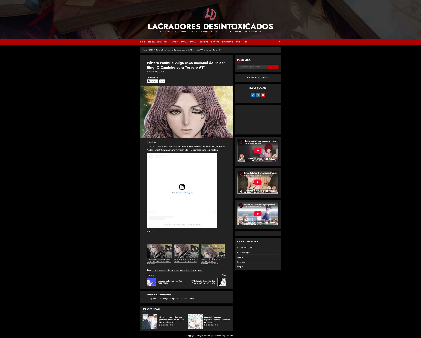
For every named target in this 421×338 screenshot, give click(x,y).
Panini (238, 42)
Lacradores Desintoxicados (210, 26)
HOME (142, 42)
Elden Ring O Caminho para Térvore (178, 270)
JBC (246, 42)
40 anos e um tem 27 (245, 247)
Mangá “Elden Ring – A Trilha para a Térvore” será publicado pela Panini (186, 260)
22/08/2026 (165, 325)
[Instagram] (258, 95)
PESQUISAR (244, 60)
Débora (151, 72)
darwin (240, 257)
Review (174, 42)
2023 (154, 270)
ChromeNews (217, 335)
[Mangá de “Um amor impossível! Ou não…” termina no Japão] (195, 321)
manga (194, 270)
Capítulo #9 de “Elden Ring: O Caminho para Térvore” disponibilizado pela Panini (210, 261)
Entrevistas (227, 42)
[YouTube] (263, 95)
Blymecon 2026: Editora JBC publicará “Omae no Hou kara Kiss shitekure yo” (171, 320)
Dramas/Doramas (188, 42)
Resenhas (204, 42)
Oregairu (241, 262)
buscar (273, 67)
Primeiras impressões (157, 42)
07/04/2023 (161, 72)
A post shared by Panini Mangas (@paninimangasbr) (182, 224)
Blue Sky (261, 77)
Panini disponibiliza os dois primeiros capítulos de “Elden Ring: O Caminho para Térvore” (159, 261)
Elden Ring (161, 270)
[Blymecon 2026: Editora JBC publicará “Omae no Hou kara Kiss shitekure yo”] (150, 321)
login (166, 298)
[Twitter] (253, 95)
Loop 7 (240, 267)
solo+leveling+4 (243, 252)
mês (219, 150)
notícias (215, 42)
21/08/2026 (210, 325)
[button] (279, 42)
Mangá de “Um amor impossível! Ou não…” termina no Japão (217, 320)
